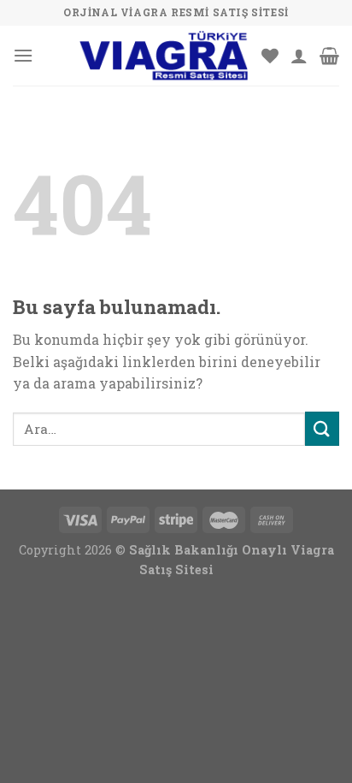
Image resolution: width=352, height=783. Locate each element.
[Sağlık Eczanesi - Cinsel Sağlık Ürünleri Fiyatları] (163, 55)
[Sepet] (329, 55)
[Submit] (322, 428)
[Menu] (23, 55)
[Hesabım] (299, 55)
